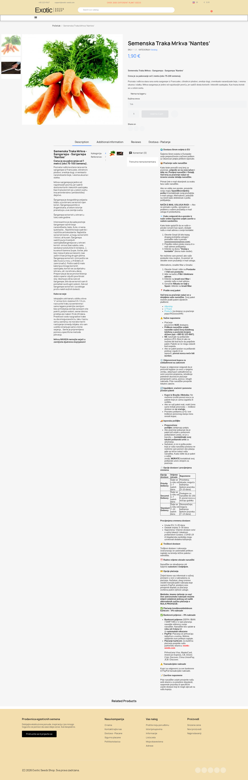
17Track (168, 309)
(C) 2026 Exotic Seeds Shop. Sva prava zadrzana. (51, 770)
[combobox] (126, 10)
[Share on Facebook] (130, 128)
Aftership (168, 306)
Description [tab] (82, 142)
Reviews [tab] (136, 142)
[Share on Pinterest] (142, 128)
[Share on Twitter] (136, 128)
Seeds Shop (59, 10)
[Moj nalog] (201, 10)
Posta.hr (168, 311)
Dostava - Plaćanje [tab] (160, 142)
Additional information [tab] (110, 142)
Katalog (154, 49)
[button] (210, 10)
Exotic (43, 10)
